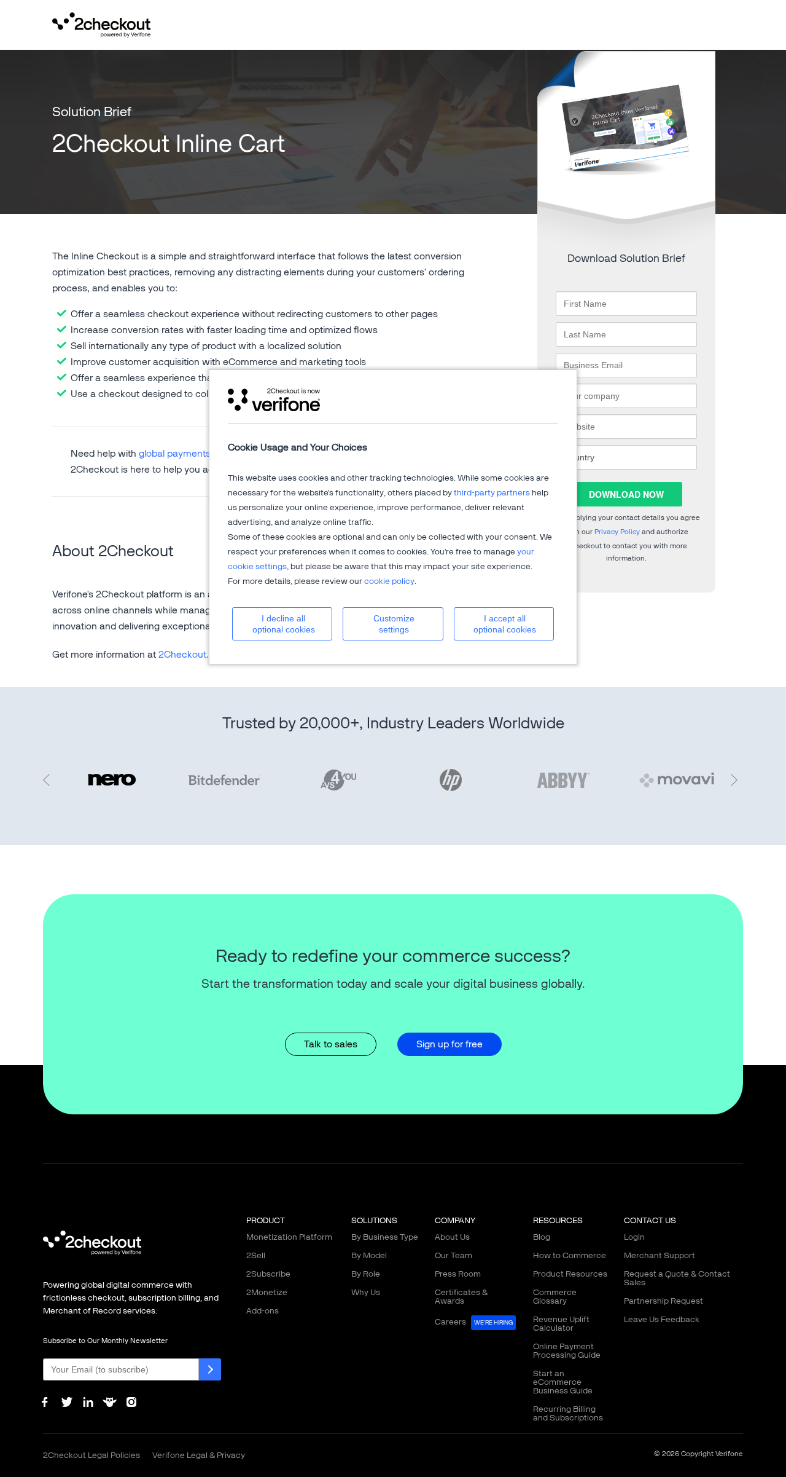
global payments (175, 453)
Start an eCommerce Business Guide (563, 1382)
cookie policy (389, 581)
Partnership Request (663, 1301)
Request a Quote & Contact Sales (677, 1278)
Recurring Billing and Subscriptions (568, 1413)
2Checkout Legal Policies (91, 1455)
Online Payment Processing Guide (567, 1350)
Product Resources (570, 1274)
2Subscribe (268, 1274)
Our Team (453, 1255)
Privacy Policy (617, 531)
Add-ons (262, 1311)
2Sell (255, 1255)
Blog (541, 1237)
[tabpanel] (450, 780)
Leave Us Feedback (661, 1319)
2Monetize (266, 1292)
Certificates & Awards (461, 1296)
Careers (474, 1322)
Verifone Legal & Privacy (198, 1455)
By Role (365, 1274)
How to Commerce (569, 1255)
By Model (369, 1255)
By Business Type (384, 1237)
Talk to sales (330, 1044)
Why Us (365, 1292)
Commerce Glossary (555, 1296)
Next (737, 780)
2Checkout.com (193, 654)
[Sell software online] (101, 24)
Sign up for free (449, 1044)
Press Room (458, 1274)
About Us (452, 1237)
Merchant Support (659, 1255)
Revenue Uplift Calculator (561, 1323)
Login (634, 1237)
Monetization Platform (289, 1237)
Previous (49, 780)
